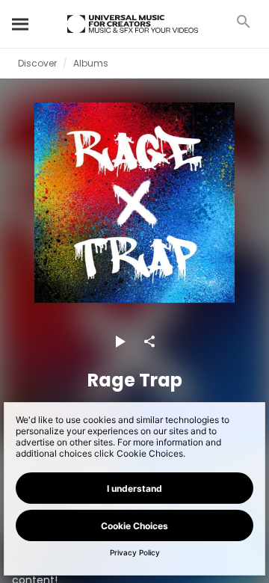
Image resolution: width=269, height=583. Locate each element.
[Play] (120, 342)
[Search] (21, 24)
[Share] (149, 342)
